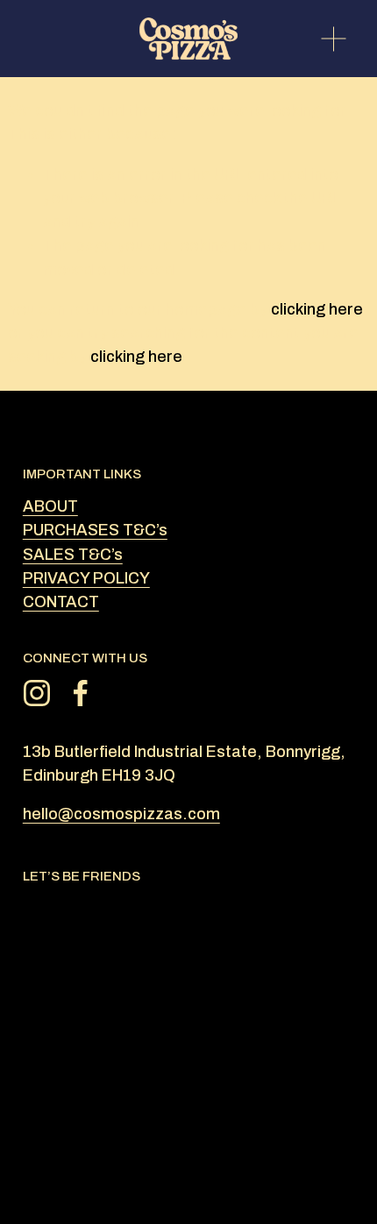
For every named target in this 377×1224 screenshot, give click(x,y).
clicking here (317, 309)
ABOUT (50, 506)
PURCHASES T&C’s (95, 530)
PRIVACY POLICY (86, 578)
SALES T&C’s (73, 554)
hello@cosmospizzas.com (121, 814)
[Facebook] (81, 693)
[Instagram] (37, 693)
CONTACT (61, 602)
